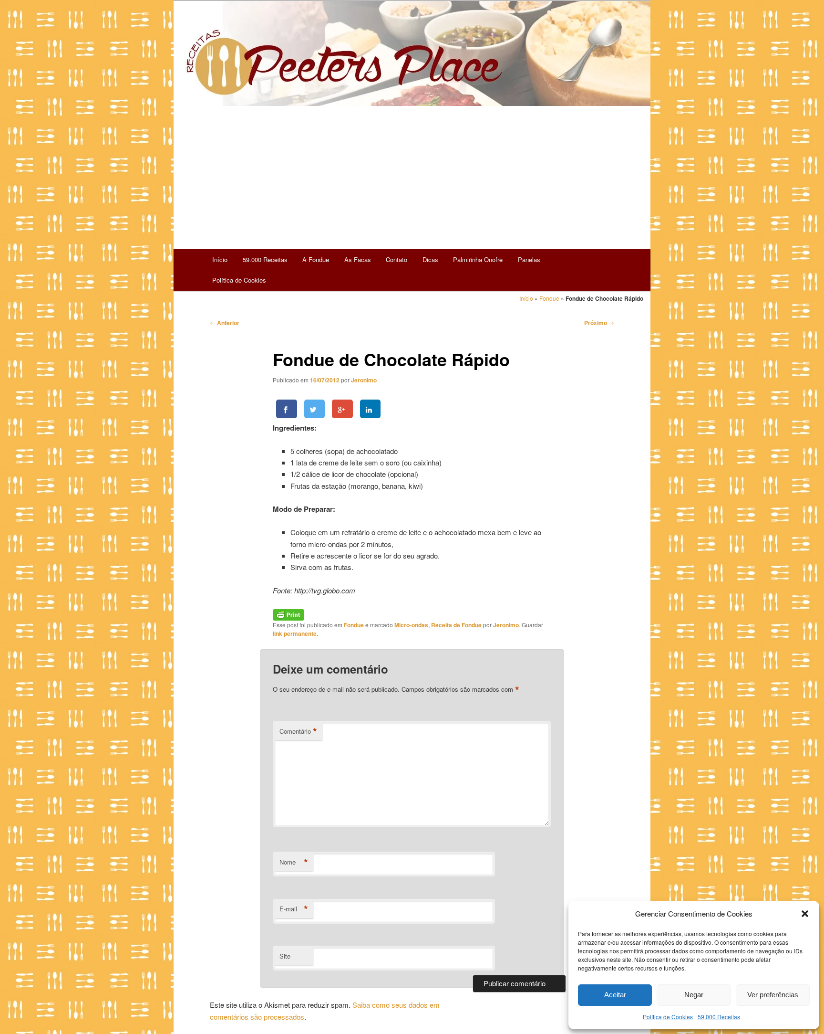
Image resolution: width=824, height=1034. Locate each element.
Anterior (224, 322)
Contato (396, 259)
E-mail (293, 909)
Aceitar (615, 995)
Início (219, 259)
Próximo (599, 322)
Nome (293, 862)
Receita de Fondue (456, 625)
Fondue (549, 298)
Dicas (430, 259)
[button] (805, 913)
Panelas (529, 259)
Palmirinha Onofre (478, 259)
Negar (693, 995)
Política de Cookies (668, 1017)
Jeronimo (364, 380)
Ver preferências (772, 995)
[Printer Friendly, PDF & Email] (288, 614)
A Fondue (315, 259)
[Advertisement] (412, 177)
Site (284, 955)
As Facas (357, 259)
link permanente (295, 633)
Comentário (298, 731)
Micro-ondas (411, 625)
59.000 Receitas (719, 1017)
